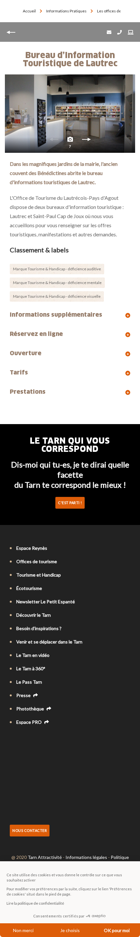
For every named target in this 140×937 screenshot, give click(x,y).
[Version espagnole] (40, 739)
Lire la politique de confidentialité (35, 903)
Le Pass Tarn (29, 682)
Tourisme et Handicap (38, 575)
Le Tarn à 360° (30, 668)
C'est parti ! (70, 502)
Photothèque (30, 708)
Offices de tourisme (36, 561)
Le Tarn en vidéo (32, 655)
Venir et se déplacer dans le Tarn (49, 641)
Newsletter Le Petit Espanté (45, 601)
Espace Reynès (31, 548)
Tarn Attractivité (45, 857)
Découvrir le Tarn (33, 615)
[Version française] (13, 739)
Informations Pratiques (66, 10)
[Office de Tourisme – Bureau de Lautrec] (70, 113)
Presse (24, 695)
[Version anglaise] (22, 739)
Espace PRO (29, 722)
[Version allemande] (31, 739)
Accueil (29, 10)
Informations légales (86, 857)
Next (86, 141)
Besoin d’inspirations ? (39, 628)
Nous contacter (29, 830)
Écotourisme (29, 588)
